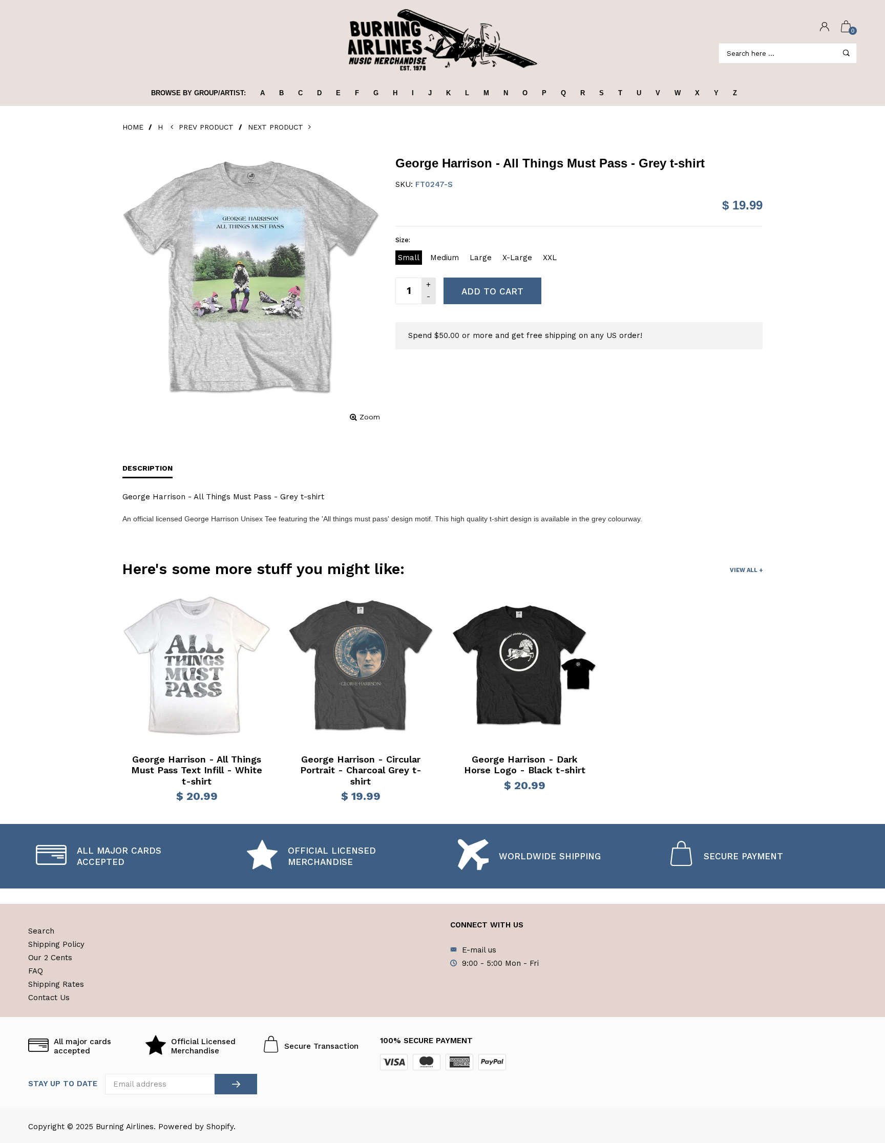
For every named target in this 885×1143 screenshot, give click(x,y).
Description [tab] (147, 468)
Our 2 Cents (50, 957)
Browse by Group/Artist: (198, 93)
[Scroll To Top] (857, 1073)
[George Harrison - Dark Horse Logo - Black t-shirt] (524, 665)
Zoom (370, 417)
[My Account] (824, 27)
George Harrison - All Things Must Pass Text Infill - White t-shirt (196, 770)
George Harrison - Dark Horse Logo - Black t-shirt (524, 765)
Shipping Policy (56, 944)
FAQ (35, 971)
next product (278, 127)
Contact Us (49, 997)
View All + (746, 570)
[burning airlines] (442, 40)
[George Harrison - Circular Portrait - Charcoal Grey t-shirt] (360, 665)
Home (132, 127)
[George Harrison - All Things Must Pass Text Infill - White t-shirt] (196, 665)
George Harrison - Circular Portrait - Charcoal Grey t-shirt (361, 770)
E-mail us (479, 950)
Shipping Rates (56, 984)
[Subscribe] (236, 1084)
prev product (207, 127)
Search (41, 931)
